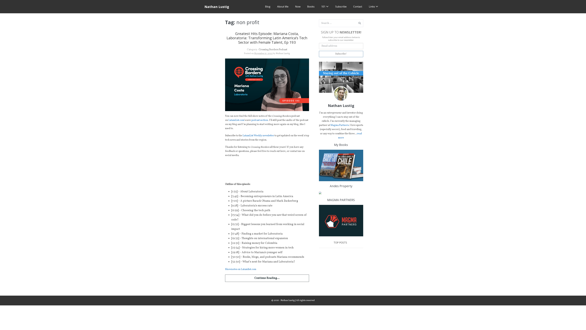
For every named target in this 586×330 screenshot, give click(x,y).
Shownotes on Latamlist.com (240, 269)
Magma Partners (339, 125)
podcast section (259, 120)
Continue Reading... (267, 278)
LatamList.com (236, 120)
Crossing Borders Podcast (273, 49)
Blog (267, 6)
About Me (282, 6)
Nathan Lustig (216, 6)
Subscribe (341, 6)
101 (323, 6)
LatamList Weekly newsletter (258, 135)
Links (372, 6)
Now (297, 6)
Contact (357, 6)
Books (311, 6)
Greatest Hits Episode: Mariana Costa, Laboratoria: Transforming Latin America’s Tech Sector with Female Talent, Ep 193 (267, 38)
